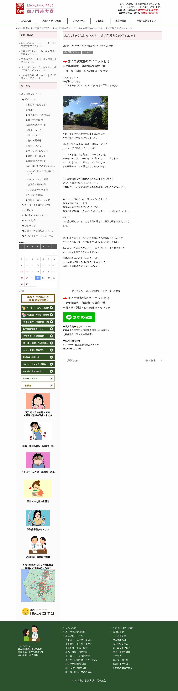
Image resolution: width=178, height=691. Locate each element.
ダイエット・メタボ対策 (77, 656)
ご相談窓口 (100, 20)
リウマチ (117, 656)
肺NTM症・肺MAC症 (75, 668)
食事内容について (37, 125)
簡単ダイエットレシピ (39, 200)
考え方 (31, 110)
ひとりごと (87, 52)
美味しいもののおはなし (36, 215)
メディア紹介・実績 (123, 628)
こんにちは (26, 20)
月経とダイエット (37, 156)
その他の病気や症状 (123, 668)
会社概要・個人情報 (28, 655)
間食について (34, 135)
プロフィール (79, 20)
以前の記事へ (72, 360)
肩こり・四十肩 (120, 660)
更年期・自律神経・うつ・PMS (81, 660)
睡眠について (34, 145)
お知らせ (28, 210)
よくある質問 (119, 636)
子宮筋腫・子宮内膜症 (76, 648)
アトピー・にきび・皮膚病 (78, 640)
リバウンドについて (38, 151)
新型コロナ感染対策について (38, 230)
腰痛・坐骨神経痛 (121, 652)
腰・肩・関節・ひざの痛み (78, 672)
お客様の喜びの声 (37, 184)
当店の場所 (120, 20)
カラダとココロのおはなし (37, 205)
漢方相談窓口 (119, 640)
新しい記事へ (152, 360)
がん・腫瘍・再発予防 (76, 652)
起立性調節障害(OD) (75, 664)
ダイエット (30, 99)
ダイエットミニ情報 (38, 179)
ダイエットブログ (121, 648)
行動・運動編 (34, 140)
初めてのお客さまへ (38, 104)
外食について (34, 130)
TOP (33, 28)
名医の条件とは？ (121, 664)
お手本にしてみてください (41, 166)
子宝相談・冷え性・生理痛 (78, 644)
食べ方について (36, 120)
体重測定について (37, 161)
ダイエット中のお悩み (39, 115)
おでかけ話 (30, 220)
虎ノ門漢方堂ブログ (71, 52)
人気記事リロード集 (38, 189)
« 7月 (21, 291)
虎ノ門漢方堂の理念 (75, 632)
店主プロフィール (74, 636)
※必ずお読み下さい (146, 20)
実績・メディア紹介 (51, 20)
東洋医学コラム (120, 644)
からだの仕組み (36, 195)
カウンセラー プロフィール (38, 236)
